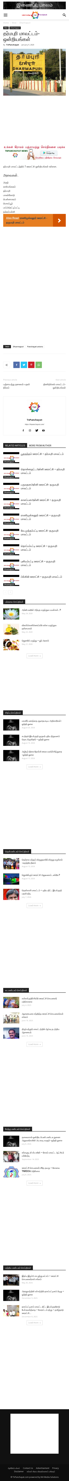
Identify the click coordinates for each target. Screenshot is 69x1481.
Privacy (55, 1468)
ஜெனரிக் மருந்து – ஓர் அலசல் (35, 640)
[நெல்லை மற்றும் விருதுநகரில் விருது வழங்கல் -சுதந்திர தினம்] (11, 863)
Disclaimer (19, 1471)
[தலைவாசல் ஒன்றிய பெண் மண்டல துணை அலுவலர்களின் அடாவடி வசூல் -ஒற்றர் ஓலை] (11, 1141)
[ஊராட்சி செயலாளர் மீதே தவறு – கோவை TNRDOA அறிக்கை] (11, 1172)
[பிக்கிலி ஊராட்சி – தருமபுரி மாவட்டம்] (11, 580)
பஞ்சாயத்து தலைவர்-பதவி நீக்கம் (16, 386)
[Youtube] (44, 431)
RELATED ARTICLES (15, 445)
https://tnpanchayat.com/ (34, 424)
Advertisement (42, 1468)
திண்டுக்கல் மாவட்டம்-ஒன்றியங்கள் (54, 386)
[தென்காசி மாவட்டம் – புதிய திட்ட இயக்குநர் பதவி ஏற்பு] (11, 894)
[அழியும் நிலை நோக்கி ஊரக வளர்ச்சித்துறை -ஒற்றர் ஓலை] (11, 755)
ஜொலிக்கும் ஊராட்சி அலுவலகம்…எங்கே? (41, 875)
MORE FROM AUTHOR (40, 445)
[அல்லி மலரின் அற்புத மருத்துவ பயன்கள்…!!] (11, 614)
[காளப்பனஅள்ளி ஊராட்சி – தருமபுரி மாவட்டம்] (11, 503)
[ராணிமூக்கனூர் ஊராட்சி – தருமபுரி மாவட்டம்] (11, 519)
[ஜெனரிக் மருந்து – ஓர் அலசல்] (11, 644)
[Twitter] (38, 431)
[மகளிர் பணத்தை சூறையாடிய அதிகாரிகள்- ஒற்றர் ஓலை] (11, 725)
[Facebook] (24, 431)
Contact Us (28, 1468)
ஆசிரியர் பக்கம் (14, 1468)
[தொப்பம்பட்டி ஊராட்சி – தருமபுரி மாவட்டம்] (11, 549)
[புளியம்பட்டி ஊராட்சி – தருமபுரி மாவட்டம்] (11, 565)
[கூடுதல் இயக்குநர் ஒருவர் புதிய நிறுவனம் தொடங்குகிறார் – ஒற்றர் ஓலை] (11, 740)
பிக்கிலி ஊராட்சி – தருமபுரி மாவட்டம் (41, 576)
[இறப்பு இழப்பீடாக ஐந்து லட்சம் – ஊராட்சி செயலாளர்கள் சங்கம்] (11, 1280)
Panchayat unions (35, 346)
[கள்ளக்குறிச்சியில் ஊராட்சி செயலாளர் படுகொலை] (11, 1002)
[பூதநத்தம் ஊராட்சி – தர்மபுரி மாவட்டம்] (11, 457)
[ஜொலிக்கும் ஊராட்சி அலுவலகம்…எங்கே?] (11, 879)
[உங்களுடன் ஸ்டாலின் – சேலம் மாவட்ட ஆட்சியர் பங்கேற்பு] (11, 1156)
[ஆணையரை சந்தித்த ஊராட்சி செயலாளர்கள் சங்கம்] (11, 1017)
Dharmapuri (24, 22)
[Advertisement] (34, 120)
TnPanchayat (12, 44)
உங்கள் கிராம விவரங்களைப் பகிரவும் (41, 1471)
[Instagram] (31, 431)
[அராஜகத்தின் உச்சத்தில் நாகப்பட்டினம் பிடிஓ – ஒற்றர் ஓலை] (11, 1295)
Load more (33, 655)
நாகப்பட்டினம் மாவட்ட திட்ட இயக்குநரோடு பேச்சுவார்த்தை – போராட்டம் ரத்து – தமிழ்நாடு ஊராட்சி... (43, 1309)
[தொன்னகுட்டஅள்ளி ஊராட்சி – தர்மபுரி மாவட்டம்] (11, 473)
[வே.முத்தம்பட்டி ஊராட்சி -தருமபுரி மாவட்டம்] (11, 534)
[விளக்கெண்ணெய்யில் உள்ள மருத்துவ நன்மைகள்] (11, 629)
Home (6, 22)
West (14, 22)
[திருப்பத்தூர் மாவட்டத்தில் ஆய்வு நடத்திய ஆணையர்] (11, 1033)
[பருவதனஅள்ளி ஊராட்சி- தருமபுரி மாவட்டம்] (11, 488)
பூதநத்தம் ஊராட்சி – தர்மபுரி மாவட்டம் (42, 454)
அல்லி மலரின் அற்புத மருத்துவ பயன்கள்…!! (41, 610)
